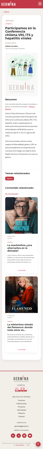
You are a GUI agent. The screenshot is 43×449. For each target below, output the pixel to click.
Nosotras (21, 400)
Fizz (28, 445)
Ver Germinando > (12, 194)
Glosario (21, 416)
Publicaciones (21, 403)
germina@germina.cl (22, 426)
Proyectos (21, 407)
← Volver (5, 12)
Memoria (21, 413)
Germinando (21, 410)
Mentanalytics (20, 445)
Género (10, 178)
